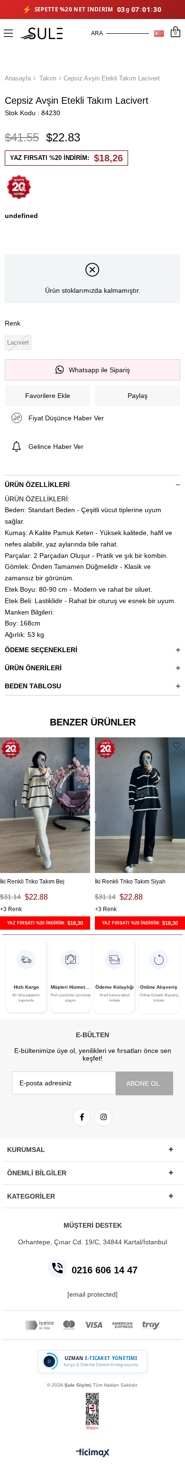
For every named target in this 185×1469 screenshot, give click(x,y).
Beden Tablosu (33, 686)
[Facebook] (82, 1117)
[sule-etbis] (92, 1411)
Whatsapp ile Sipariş (99, 370)
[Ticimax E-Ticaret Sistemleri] (93, 1454)
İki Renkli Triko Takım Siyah (130, 881)
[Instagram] (103, 1117)
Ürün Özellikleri (37, 484)
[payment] (92, 1325)
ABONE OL (143, 1083)
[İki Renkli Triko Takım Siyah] (140, 805)
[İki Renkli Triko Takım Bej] (45, 805)
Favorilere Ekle (82, 746)
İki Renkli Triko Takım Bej (32, 881)
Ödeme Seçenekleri (41, 650)
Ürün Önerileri (33, 668)
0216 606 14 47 (105, 1270)
